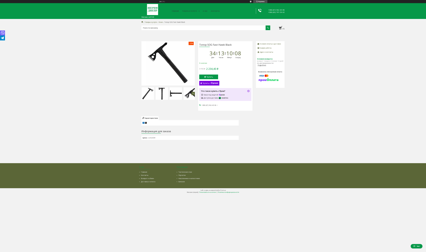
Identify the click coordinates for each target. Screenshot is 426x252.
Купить (210, 77)
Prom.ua (223, 190)
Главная (175, 11)
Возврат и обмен (147, 178)
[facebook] (143, 123)
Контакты (215, 11)
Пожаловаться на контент (207, 192)
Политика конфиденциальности (228, 192)
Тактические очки (185, 172)
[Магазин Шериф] (152, 9)
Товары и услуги (189, 11)
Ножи (161, 22)
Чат (418, 246)
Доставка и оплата (148, 182)
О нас (205, 11)
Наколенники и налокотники (189, 178)
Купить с (206, 83)
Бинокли (181, 182)
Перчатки (182, 175)
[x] (146, 123)
